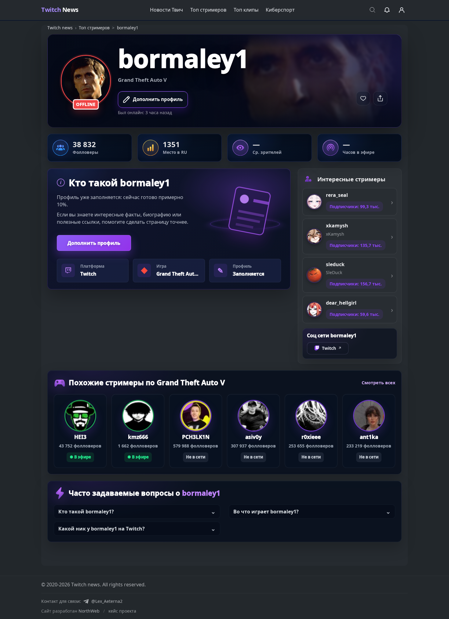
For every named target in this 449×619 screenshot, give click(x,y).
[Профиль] (402, 10)
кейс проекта (122, 611)
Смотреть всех (378, 382)
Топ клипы (246, 9)
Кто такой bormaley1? (86, 511)
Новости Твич (166, 9)
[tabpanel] (168, 228)
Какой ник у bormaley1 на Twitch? (101, 528)
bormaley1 (183, 58)
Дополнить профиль (94, 243)
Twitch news (60, 28)
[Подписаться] (363, 98)
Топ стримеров (208, 9)
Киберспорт (280, 9)
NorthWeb (89, 611)
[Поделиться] (380, 98)
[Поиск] (372, 10)
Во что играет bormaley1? (266, 511)
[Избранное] (387, 10)
